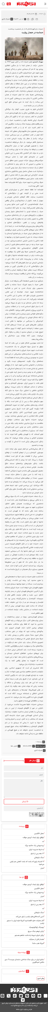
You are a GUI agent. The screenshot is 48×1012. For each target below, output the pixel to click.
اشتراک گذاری (6, 19)
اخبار (42, 868)
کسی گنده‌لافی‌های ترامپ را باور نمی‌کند (30, 916)
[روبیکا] (39, 995)
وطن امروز (40, 978)
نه (43, 841)
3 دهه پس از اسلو (37, 853)
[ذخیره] (32, 19)
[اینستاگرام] (2, 995)
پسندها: (39, 742)
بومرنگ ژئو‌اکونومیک (36, 927)
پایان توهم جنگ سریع (36, 931)
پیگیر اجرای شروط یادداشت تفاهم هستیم (29, 935)
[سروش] (33, 995)
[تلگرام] (22, 999)
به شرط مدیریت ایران (36, 849)
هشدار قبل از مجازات (36, 939)
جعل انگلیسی (39, 833)
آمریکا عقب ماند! (38, 943)
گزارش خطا (14, 746)
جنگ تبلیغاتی (39, 857)
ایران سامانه (19, 1009)
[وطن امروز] (26, 4)
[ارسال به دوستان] (37, 19)
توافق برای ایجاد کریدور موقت (33, 837)
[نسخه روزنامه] (9, 3)
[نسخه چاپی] (28, 19)
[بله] (27, 995)
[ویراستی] (21, 995)
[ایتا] (15, 995)
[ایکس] (8, 995)
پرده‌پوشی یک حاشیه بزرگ (34, 845)
